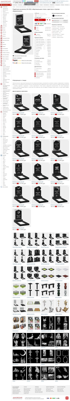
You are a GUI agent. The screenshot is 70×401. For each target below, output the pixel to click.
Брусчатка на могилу (6, 73)
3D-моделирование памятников (6, 86)
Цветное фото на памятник (6, 94)
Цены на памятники (38, 389)
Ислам (4, 124)
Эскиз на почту (43, 68)
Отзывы (4, 143)
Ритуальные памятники (16, 389)
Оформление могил (27, 389)
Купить (41, 19)
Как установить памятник (50, 391)
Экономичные (5, 8)
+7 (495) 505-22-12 (19, 2)
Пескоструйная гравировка (5, 98)
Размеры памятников (49, 388)
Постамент (5, 76)
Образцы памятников (49, 390)
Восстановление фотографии (43, 71)
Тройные (4, 18)
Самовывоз (43, 64)
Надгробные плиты (6, 79)
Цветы (4, 134)
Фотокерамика (38, 47)
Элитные (4, 19)
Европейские (5, 21)
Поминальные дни (6, 146)
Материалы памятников (38, 392)
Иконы (4, 123)
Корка (4, 183)
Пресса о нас (5, 139)
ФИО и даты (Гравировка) (40, 39)
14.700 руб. (21, 183)
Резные (4, 11)
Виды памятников (60, 389)
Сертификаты (5, 140)
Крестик (43, 51)
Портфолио (5, 142)
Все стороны (43, 35)
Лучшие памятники (16, 393)
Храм (4, 133)
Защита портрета (43, 76)
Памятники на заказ (38, 388)
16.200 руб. (40, 183)
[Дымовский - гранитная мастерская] (5, 2)
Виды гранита (5, 147)
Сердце (4, 178)
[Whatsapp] (25, 1)
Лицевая (4, 113)
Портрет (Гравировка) (40, 44)
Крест (4, 172)
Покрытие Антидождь (43, 74)
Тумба (43, 28)
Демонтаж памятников (7, 110)
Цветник (43, 30)
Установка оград (26, 392)
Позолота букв (5, 101)
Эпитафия (43, 50)
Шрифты (4, 116)
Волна (4, 169)
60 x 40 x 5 (61, 20)
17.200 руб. (59, 160)
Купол (4, 182)
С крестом (5, 15)
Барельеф (5, 80)
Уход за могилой (6, 108)
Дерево (4, 168)
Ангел (4, 117)
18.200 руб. (21, 160)
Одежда (4, 126)
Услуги (25, 386)
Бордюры (4, 72)
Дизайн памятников (16, 392)
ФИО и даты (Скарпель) (40, 42)
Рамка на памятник (6, 66)
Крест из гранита (6, 82)
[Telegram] (23, 1)
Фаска (43, 70)
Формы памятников (60, 390)
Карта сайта (5, 150)
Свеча (4, 130)
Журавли (4, 165)
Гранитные (5, 24)
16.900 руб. (40, 114)
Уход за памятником (27, 390)
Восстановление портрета (6, 96)
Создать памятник (38, 390)
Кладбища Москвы (6, 149)
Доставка (43, 63)
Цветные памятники (60, 388)
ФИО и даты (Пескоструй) (40, 41)
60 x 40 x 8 (61, 22)
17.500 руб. (21, 114)
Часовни (4, 22)
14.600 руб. (59, 114)
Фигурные (4, 175)
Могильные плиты (6, 68)
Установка (43, 60)
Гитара (4, 159)
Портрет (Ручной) (39, 45)
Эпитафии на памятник (7, 145)
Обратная (4, 114)
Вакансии (4, 152)
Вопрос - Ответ (5, 153)
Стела (43, 27)
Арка (4, 158)
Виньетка (4, 119)
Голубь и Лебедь (6, 166)
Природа (4, 127)
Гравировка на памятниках (5, 88)
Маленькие (5, 14)
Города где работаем (60, 391)
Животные (5, 121)
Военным (4, 120)
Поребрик (4, 75)
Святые (4, 131)
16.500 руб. (40, 137)
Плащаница (5, 179)
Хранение (43, 77)
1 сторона (43, 34)
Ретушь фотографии (43, 73)
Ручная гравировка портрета (6, 92)
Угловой (4, 185)
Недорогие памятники (16, 390)
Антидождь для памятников (5, 103)
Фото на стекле (39, 48)
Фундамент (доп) (43, 61)
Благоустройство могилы (6, 105)
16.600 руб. (59, 206)
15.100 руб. (21, 137)
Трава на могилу (6, 69)
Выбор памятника (50, 386)
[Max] (22, 1)
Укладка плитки (5, 107)
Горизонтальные (6, 12)
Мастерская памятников (39, 391)
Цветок (4, 161)
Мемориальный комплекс (17, 391)
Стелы (4, 176)
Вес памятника (48, 389)
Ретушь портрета (6, 100)
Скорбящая (5, 173)
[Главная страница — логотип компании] (17, 398)
